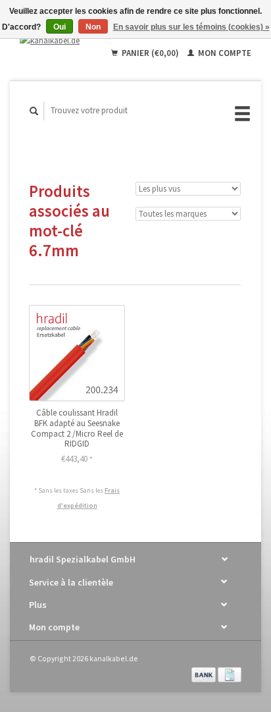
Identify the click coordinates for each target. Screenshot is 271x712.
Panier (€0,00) (150, 53)
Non (93, 27)
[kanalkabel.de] (54, 40)
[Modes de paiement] (204, 673)
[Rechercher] (34, 111)
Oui (59, 27)
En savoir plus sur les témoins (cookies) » (191, 27)
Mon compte (223, 53)
